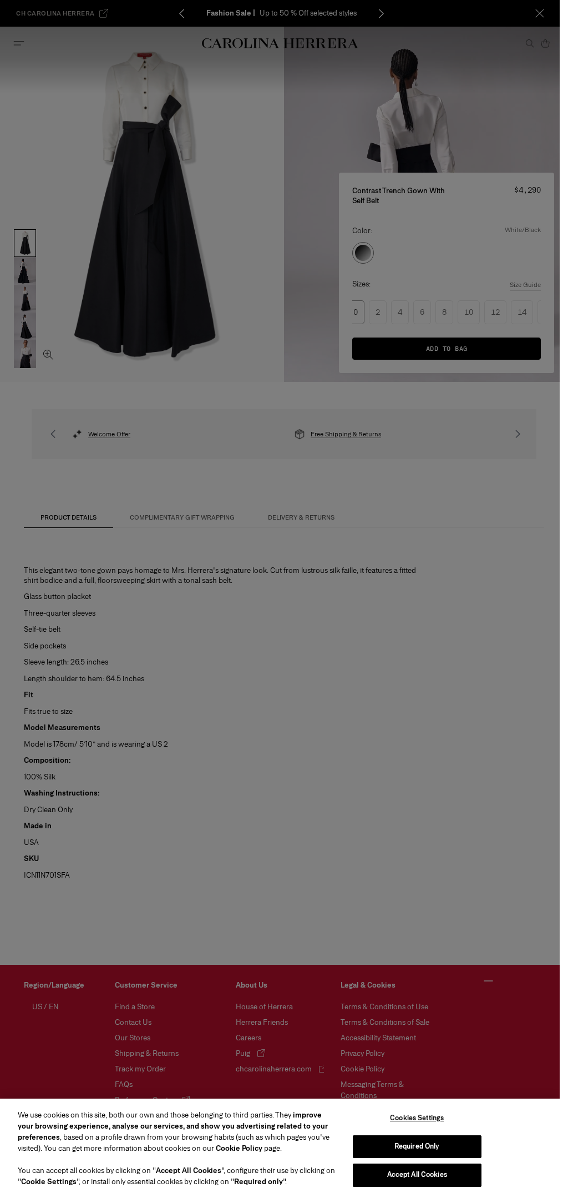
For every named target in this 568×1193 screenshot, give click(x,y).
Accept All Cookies (417, 1174)
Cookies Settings (417, 1118)
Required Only (417, 1146)
